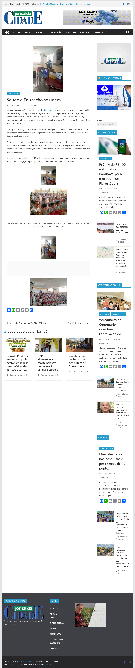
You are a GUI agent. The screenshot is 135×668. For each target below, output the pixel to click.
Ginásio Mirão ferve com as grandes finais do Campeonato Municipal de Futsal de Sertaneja (122, 523)
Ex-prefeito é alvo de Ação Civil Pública (26, 323)
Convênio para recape (79, 323)
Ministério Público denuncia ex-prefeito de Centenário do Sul (122, 411)
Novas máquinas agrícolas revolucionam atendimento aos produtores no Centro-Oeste (122, 557)
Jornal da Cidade (118, 314)
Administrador (31, 105)
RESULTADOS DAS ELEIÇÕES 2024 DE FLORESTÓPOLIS (122, 230)
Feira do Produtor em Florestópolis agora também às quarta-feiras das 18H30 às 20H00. (17, 362)
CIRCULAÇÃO (56, 32)
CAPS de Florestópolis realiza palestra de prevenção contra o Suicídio (48, 362)
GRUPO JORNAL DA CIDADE (78, 32)
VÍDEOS (53, 628)
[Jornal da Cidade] (7, 32)
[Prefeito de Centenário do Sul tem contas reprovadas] (105, 388)
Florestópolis (13, 94)
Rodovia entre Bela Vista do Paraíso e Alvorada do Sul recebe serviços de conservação (122, 257)
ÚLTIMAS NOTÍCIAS (111, 78)
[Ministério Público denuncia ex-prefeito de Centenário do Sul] (105, 416)
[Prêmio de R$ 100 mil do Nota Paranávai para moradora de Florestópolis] (114, 146)
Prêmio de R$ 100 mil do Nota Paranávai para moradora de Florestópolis (112, 173)
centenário (104, 314)
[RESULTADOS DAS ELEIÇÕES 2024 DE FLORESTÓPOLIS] (105, 233)
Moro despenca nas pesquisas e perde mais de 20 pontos (112, 461)
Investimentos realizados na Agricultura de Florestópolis (77, 361)
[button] (44, 32)
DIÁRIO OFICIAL (57, 623)
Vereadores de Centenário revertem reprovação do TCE (113, 327)
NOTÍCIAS (17, 32)
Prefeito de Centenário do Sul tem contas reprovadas (122, 385)
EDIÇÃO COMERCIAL (34, 32)
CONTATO (98, 32)
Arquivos (100, 120)
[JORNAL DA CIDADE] (24, 607)
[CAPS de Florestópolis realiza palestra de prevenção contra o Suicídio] (48, 339)
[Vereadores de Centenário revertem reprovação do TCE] (114, 301)
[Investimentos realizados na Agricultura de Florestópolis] (79, 339)
